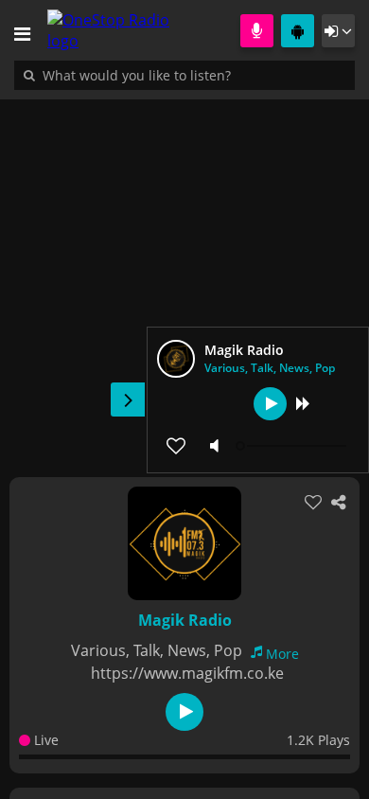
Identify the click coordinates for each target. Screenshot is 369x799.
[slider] (293, 446)
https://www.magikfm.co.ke (187, 673)
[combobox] (194, 75)
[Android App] (297, 30)
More (282, 654)
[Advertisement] (184, 278)
